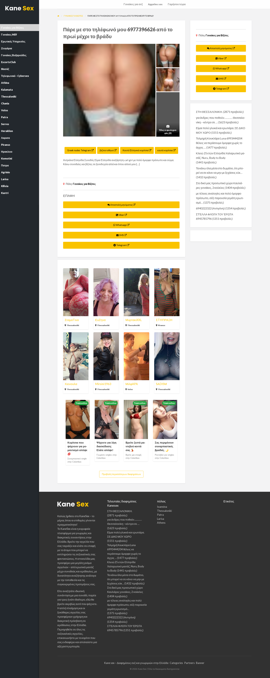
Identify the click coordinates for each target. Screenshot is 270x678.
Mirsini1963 (103, 384)
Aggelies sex (155, 4)
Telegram (121, 245)
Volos (130, 389)
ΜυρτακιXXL (133, 320)
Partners (189, 663)
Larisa (160, 518)
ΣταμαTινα (72, 320)
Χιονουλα (71, 384)
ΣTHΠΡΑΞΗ (164, 320)
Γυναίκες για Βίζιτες (84, 183)
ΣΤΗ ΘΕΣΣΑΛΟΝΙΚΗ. (209, 111)
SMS (121, 235)
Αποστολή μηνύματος (121, 204)
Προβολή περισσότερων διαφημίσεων (121, 474)
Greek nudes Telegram (79, 150)
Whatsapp (121, 224)
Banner (200, 663)
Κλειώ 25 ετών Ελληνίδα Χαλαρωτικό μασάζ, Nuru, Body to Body (125, 566)
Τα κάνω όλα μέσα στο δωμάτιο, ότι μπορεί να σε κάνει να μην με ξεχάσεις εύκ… (125, 579)
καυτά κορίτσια (165, 150)
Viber (121, 214)
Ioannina (162, 506)
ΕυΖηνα (100, 320)
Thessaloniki (73, 325)
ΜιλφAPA (131, 384)
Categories (176, 663)
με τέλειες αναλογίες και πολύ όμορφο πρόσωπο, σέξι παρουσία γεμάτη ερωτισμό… (220, 198)
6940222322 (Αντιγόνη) (210, 208)
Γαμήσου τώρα (177, 4)
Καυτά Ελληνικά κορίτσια (136, 150)
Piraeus (161, 325)
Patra (160, 514)
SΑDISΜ (161, 384)
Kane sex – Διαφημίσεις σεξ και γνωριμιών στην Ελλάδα (136, 663)
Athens (161, 522)
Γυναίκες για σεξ (133, 4)
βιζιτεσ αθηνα (107, 150)
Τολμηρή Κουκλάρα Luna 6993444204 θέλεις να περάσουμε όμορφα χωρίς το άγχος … (219, 143)
